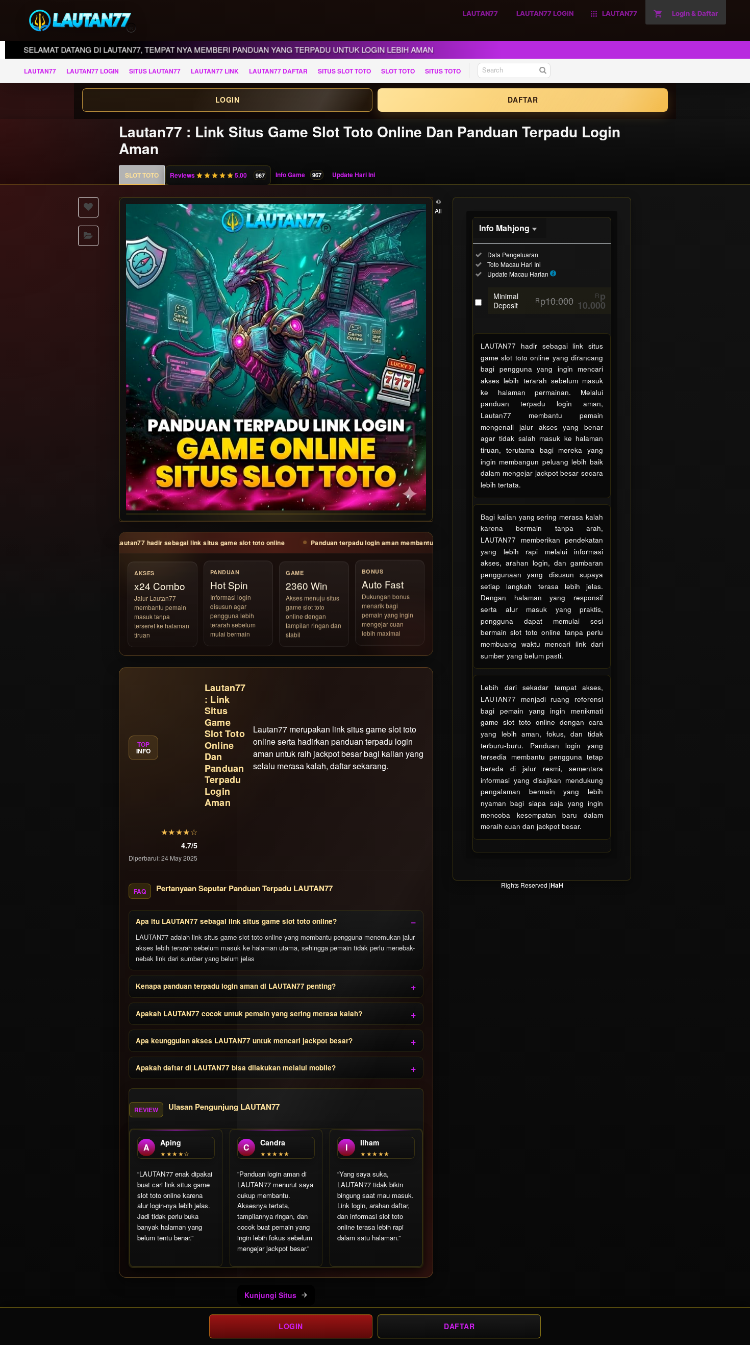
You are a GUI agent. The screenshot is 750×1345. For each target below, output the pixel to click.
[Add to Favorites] (88, 207)
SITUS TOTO (443, 71)
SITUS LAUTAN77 (155, 71)
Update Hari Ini (353, 174)
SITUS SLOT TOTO (344, 71)
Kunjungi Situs (270, 1295)
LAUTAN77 (40, 71)
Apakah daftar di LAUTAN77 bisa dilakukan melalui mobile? (236, 1067)
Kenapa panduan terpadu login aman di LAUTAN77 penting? (236, 986)
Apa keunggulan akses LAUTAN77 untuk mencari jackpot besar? (244, 1040)
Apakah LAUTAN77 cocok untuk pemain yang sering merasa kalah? (249, 1013)
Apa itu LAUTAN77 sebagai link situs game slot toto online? (236, 921)
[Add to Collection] (88, 236)
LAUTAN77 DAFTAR (278, 71)
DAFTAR (523, 99)
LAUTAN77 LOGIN (92, 71)
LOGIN (227, 99)
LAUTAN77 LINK (215, 71)
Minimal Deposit (549, 300)
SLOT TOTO (398, 71)
